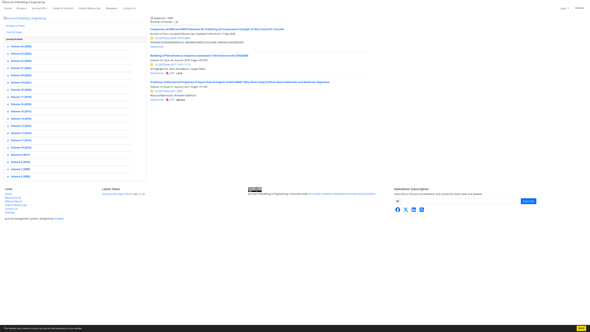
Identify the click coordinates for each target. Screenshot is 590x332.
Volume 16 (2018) (21, 104)
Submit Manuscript (90, 8)
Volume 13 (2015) (21, 126)
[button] (83, 328)
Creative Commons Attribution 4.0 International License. (343, 194)
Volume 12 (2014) (21, 133)
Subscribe (528, 201)
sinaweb (59, 218)
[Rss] (421, 210)
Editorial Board (13, 201)
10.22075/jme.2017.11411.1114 (172, 64)
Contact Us (129, 8)
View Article (157, 46)
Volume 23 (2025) (21, 53)
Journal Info (39, 8)
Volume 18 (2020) (21, 90)
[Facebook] (397, 210)
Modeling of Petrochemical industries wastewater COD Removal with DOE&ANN (199, 55)
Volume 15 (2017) (21, 111)
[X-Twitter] (405, 210)
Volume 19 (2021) (21, 82)
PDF (175, 73)
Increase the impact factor (117, 194)
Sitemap (9, 212)
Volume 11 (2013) (21, 140)
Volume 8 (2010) (20, 162)
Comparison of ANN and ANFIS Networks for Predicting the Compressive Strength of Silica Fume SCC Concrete (217, 29)
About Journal (13, 197)
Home (8, 8)
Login (563, 8)
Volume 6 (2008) (20, 176)
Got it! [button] (581, 328)
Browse (21, 8)
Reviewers (112, 8)
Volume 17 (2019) (21, 97)
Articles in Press (15, 26)
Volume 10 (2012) (21, 147)
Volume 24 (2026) (21, 46)
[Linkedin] (413, 210)
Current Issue (14, 32)
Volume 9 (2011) (20, 155)
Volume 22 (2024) (21, 61)
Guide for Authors (63, 8)
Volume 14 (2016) (21, 119)
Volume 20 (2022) (21, 75)
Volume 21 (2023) (21, 68)
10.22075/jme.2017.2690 (168, 91)
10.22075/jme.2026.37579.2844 (172, 38)
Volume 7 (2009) (20, 169)
